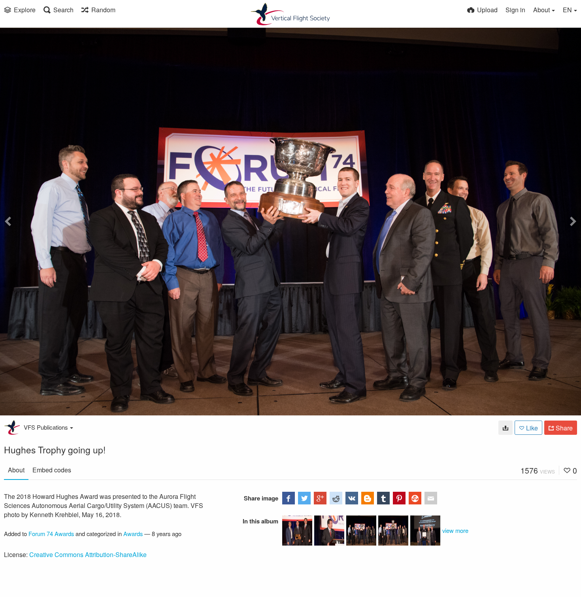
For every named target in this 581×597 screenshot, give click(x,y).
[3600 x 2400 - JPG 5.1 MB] (505, 428)
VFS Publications (46, 427)
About (16, 469)
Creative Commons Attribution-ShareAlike (88, 554)
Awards (133, 533)
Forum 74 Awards (51, 533)
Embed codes (51, 469)
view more (455, 530)
